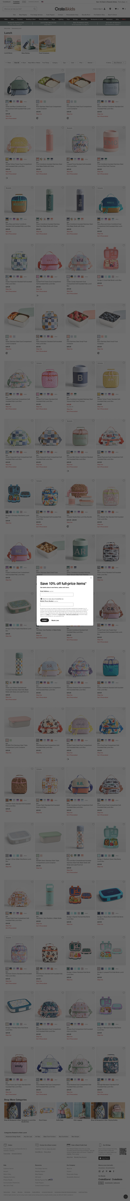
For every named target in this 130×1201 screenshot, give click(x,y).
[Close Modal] (91, 578)
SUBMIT (44, 620)
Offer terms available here (72, 614)
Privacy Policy (62, 614)
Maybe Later (55, 620)
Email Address (46, 591)
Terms (47, 614)
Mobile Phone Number (49, 601)
